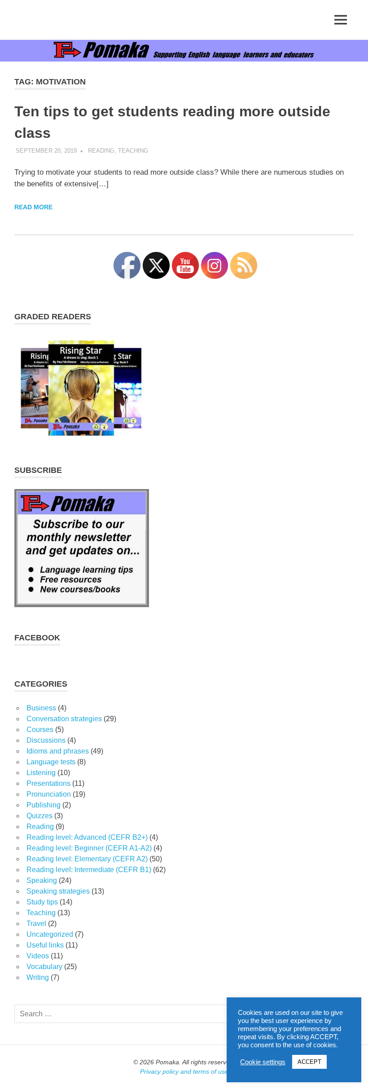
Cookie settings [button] (262, 1062)
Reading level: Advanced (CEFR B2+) (87, 837)
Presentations (48, 783)
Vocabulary (44, 966)
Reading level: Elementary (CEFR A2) (87, 859)
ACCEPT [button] (309, 1061)
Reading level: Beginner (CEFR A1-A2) (89, 848)
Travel (36, 923)
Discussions (46, 740)
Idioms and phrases (57, 751)
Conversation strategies (64, 719)
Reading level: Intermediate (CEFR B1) (88, 869)
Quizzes (39, 816)
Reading (101, 150)
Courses (39, 729)
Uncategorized (49, 934)
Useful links (45, 945)
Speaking (41, 880)
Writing (37, 977)
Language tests (50, 762)
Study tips (42, 902)
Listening (41, 772)
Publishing (43, 805)
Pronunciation (48, 794)
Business (41, 708)
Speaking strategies (58, 891)
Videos (37, 956)
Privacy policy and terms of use (184, 1071)
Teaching (133, 150)
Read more (33, 207)
